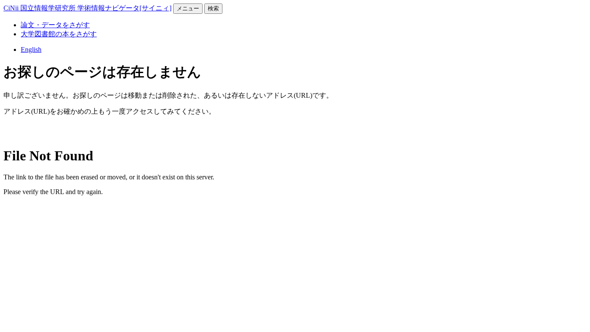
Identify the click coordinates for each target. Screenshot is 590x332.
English (31, 49)
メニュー (188, 8)
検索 (213, 8)
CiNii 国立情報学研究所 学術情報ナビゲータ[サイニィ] (87, 8)
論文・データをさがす (55, 25)
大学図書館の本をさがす (59, 34)
